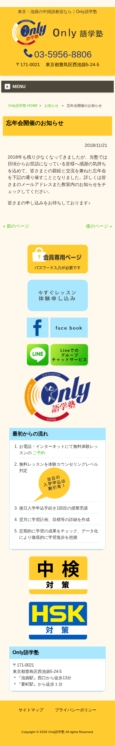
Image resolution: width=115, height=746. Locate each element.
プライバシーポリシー (75, 710)
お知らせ (51, 105)
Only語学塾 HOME (23, 105)
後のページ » (99, 226)
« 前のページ (16, 226)
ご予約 (39, 452)
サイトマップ (31, 710)
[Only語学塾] (58, 46)
